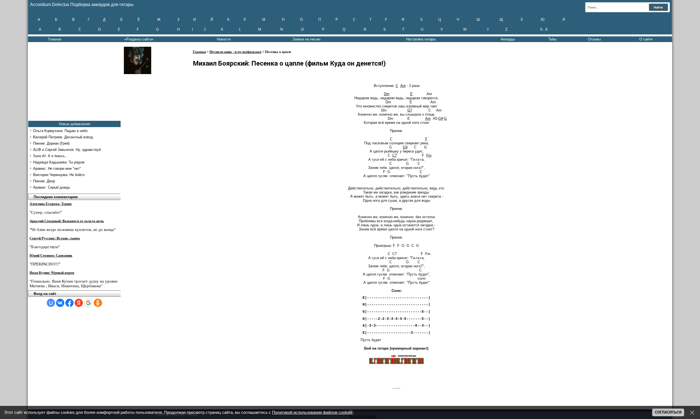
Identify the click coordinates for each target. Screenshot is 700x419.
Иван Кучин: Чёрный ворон (52, 273)
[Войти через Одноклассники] (98, 303)
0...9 (543, 29)
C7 (394, 155)
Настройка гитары (421, 39)
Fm (428, 155)
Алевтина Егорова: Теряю (51, 204)
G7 (409, 110)
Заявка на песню (306, 39)
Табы (552, 39)
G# (440, 118)
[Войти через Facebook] (69, 303)
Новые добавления (74, 124)
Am (403, 86)
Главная (54, 39)
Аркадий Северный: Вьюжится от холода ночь (67, 221)
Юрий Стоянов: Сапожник (51, 255)
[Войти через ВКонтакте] (60, 303)
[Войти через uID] (51, 303)
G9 (405, 147)
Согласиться (668, 412)
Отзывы (594, 39)
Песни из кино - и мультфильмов (235, 52)
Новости (224, 39)
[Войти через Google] (88, 302)
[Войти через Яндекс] (79, 303)
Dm (386, 94)
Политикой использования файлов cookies (312, 412)
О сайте (645, 39)
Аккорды (508, 39)
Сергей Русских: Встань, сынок (55, 238)
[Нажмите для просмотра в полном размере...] (396, 364)
